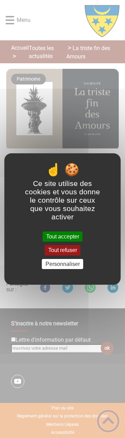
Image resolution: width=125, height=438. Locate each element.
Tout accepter (62, 237)
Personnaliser (62, 264)
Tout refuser (62, 250)
